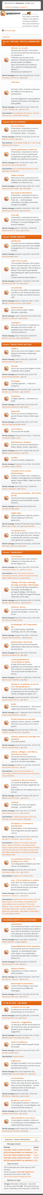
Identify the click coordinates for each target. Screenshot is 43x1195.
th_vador (25, 979)
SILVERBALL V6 (7, 466)
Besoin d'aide (6, 256)
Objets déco (16, 513)
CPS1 (33, 906)
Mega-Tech (6, 911)
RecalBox (37, 848)
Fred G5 (26, 230)
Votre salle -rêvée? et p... (10, 546)
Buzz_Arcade (27, 570)
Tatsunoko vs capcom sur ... (11, 896)
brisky (34, 1074)
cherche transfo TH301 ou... (11, 700)
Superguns (16, 322)
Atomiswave (6, 909)
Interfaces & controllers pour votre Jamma (25, 773)
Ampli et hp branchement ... (11, 715)
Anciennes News (18, 1056)
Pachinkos (15, 396)
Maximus (18, 845)
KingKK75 (24, 942)
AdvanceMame (15, 852)
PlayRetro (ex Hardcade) (21, 843)
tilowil (26, 453)
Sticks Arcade (17, 307)
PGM (29, 906)
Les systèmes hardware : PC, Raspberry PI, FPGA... (23, 860)
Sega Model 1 (14, 911)
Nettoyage (27, 819)
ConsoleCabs (16, 287)
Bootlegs (20, 902)
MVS (23, 904)
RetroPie (30, 848)
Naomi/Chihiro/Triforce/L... (11, 767)
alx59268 (27, 392)
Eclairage (5, 819)
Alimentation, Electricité (21, 642)
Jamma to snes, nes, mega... (11, 338)
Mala (25, 850)
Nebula (8, 855)
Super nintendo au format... (13, 303)
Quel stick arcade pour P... (10, 318)
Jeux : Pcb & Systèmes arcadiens (25, 880)
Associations (16, 924)
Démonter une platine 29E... (11, 655)
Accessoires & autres (16, 819)
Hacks (4, 776)
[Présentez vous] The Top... (11, 78)
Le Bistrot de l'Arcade (20, 1007)
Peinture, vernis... (19, 607)
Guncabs (15, 215)
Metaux (15, 573)
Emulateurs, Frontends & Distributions (22, 824)
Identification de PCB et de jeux (23, 899)
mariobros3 (26, 211)
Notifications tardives (11, 1038)
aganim (25, 283)
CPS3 (37, 906)
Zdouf (16, 256)
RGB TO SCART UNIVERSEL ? (11, 680)
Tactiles (14, 457)
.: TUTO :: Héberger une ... (10, 109)
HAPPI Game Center (8, 850)
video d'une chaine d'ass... (10, 997)
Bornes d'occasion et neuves (28, 576)
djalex (21, 139)
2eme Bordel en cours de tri (23, 1118)
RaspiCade (23, 848)
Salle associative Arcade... (10, 964)
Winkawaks (34, 852)
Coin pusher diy (7, 438)
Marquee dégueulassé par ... (11, 603)
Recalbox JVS (6, 1053)
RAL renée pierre (7, 620)
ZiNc (3, 855)
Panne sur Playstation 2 (10, 489)
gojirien (25, 896)
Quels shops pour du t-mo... (11, 813)
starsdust (19, 620)
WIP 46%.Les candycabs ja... (11, 1096)
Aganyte (26, 407)
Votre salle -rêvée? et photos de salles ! (17, 1150)
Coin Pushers (16, 429)
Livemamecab (26, 845)
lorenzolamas (27, 839)
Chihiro (17, 906)
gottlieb (16, 509)
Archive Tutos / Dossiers (21, 116)
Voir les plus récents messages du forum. (17, 1177)
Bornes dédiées (17, 126)
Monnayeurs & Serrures (28, 817)
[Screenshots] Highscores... (20, 1074)
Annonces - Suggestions (21, 1022)
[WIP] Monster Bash (8, 362)
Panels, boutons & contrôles (23, 719)
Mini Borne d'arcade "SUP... (11, 283)
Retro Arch (19, 850)
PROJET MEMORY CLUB (10, 942)
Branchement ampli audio (10, 165)
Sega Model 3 (34, 911)
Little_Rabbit (27, 188)
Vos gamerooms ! (18, 530)
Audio (13, 704)
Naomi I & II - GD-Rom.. (19, 909)
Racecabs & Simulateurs (21, 193)
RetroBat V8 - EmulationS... (11, 839)
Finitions (15, 802)
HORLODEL (10, 776)
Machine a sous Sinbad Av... (11, 392)
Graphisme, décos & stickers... (24, 780)
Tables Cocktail (17, 175)
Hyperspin (33, 843)
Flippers (14, 348)
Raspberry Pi (17, 876)
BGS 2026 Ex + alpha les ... (11, 979)
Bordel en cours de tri (20, 1100)
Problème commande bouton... (12, 732)
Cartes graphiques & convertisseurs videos (20, 660)
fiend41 (25, 78)
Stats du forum (12, 1164)
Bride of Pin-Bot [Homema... (11, 377)
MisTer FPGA (28, 876)
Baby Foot (15, 411)
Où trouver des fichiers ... (12, 798)
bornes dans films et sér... (10, 1018)
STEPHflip (18, 466)
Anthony (25, 318)
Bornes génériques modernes (24, 149)
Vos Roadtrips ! (17, 1078)
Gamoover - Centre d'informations (17, 1139)
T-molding (16, 817)
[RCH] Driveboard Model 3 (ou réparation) (18, 1152)
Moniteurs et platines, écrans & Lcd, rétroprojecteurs (25, 685)
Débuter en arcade (19, 48)
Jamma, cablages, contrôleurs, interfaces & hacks (24, 753)
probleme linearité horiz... (10, 1114)
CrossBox (31, 850)
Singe (10, 848)
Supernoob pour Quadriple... (11, 1131)
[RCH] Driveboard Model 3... (11, 747)
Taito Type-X (10, 914)
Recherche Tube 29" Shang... (11, 230)
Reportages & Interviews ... (23, 983)
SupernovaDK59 (29, 526)
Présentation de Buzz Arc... (11, 570)
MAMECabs (16, 241)
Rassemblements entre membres (25, 946)
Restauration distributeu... (13, 453)
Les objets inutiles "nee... (12, 526)
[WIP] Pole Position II (9, 139)
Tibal (25, 747)
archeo (26, 798)
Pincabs (14, 366)
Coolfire (18, 438)
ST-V (3, 914)
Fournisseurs (16, 556)
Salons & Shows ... (19, 968)
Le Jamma (16, 771)
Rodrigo (16, 1053)
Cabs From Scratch (19, 261)
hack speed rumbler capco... (11, 872)
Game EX (16, 848)
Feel (25, 377)
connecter (8, 7)
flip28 (26, 680)
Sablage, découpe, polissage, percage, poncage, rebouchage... (25, 583)
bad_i (24, 767)
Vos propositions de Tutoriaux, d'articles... (26, 113)
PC (23, 876)
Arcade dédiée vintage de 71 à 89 (24, 143)
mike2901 (26, 813)
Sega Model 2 (24, 911)
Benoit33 (27, 338)
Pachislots (15, 381)
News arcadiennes (19, 1042)
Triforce (17, 914)
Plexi (20, 573)
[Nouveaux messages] (6, 60)
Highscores (16, 1060)
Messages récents (13, 1144)
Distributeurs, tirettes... (21, 442)
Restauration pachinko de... (11, 407)
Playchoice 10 (31, 909)
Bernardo (25, 109)
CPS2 (27, 904)
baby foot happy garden (10, 424)
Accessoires (14, 576)
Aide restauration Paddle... (11, 188)
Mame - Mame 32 (8, 845)
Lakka (13, 855)
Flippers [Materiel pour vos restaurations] (16, 578)
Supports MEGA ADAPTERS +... (12, 638)
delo (24, 715)
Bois (23, 573)
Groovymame (25, 852)
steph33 (28, 303)
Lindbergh (23, 906)
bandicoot (28, 638)
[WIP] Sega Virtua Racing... (11, 211)
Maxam (23, 424)
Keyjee (26, 1131)
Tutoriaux (15, 82)
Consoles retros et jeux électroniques (21, 472)
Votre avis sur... (7, 116)
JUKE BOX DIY (7, 509)
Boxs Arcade (17, 904)
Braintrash (27, 603)
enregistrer (23, 7)
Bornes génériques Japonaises (23, 169)
